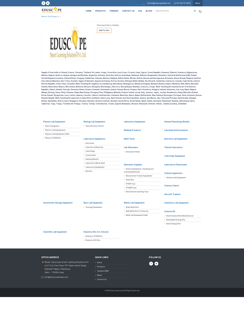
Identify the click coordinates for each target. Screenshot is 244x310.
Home (88, 11)
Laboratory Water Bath (95, 163)
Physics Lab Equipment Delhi (57, 134)
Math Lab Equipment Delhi (137, 215)
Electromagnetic (52, 126)
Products (100, 11)
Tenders (113, 11)
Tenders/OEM (103, 271)
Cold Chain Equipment (174, 156)
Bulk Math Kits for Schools (137, 211)
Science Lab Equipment (176, 178)
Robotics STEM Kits (94, 236)
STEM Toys (130, 184)
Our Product (53, 17)
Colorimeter (91, 155)
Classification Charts (95, 126)
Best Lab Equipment (93, 203)
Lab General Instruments (176, 130)
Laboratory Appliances (94, 139)
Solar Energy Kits (173, 224)
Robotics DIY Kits (93, 240)
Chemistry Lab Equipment (176, 203)
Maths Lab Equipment (134, 203)
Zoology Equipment (94, 207)
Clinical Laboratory (173, 147)
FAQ (140, 11)
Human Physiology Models (176, 121)
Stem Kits (130, 180)
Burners (89, 171)
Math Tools (129, 139)
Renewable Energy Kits (175, 220)
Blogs (149, 11)
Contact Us (128, 11)
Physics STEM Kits (53, 138)
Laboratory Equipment (134, 121)
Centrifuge (90, 151)
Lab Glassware (131, 147)
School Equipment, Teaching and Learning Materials (139, 170)
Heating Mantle (92, 159)
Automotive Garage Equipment (58, 203)
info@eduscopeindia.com (56, 277)
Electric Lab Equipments (55, 130)
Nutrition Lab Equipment (175, 139)
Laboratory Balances (94, 147)
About (197, 3)
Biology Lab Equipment (94, 121)
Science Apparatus (173, 173)
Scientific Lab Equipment (55, 232)
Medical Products (132, 130)
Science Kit (169, 211)
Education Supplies (133, 164)
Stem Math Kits (132, 207)
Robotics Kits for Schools (96, 232)
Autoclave (90, 143)
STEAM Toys (131, 188)
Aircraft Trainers (172, 194)
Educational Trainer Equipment (139, 176)
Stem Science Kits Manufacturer (180, 216)
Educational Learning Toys (137, 192)
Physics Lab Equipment (54, 121)
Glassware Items (133, 152)
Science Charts (171, 185)
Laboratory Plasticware (175, 164)
